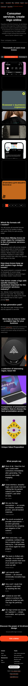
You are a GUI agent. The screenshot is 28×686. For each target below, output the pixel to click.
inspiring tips (9, 326)
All (2, 57)
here (7, 300)
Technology (22, 57)
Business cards (17, 659)
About (2, 653)
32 (21, 205)
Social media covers (18, 663)
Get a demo (14, 639)
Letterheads (16, 661)
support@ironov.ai (14, 676)
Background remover (19, 657)
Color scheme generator (19, 653)
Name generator (17, 655)
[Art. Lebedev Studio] (14, 667)
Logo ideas (3, 655)
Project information (14, 673)
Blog (2, 660)
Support (3, 662)
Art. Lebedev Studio (15, 671)
